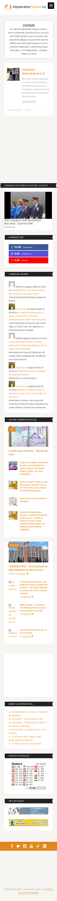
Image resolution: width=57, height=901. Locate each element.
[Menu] (51, 5)
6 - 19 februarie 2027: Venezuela (25, 743)
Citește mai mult (29, 101)
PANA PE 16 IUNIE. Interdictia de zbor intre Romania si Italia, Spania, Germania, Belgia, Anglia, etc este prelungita (34, 468)
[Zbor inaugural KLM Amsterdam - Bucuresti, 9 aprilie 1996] (28, 205)
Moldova (14, 545)
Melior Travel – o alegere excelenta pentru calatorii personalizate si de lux (33, 608)
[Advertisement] (28, 149)
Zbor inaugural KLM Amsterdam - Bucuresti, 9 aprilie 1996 (23, 222)
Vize (11, 429)
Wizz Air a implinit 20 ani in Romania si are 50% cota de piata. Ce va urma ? (27, 393)
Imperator (21, 309)
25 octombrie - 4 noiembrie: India (26, 719)
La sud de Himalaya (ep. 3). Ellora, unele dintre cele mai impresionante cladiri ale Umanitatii (27, 316)
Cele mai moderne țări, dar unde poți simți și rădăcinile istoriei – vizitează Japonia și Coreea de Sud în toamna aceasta (34, 588)
